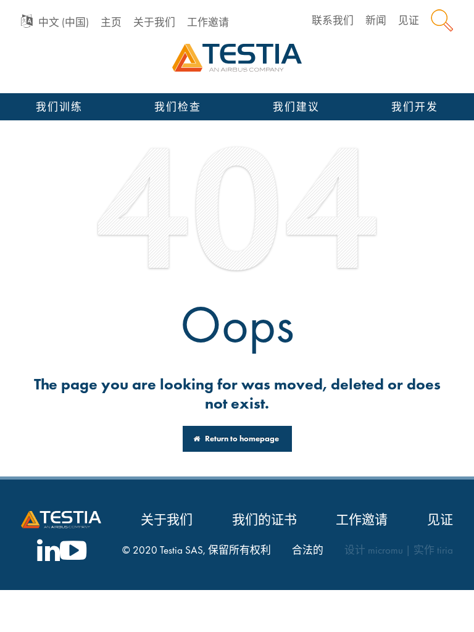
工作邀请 (208, 22)
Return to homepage (241, 438)
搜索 (442, 20)
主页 (111, 22)
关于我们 (154, 22)
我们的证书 (264, 519)
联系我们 (333, 20)
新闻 (375, 20)
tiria (445, 550)
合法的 (307, 550)
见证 (408, 20)
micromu (385, 550)
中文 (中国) (63, 22)
